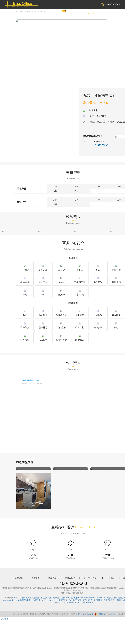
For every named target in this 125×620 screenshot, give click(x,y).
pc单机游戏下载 (24, 600)
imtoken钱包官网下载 (72, 603)
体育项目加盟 (46, 598)
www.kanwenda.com (10, 600)
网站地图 (4, 619)
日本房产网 (26, 598)
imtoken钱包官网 (87, 603)
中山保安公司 (62, 600)
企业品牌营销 (109, 600)
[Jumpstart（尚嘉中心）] (17, 469)
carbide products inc (87, 598)
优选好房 (56, 13)
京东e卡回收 (87, 600)
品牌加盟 (55, 598)
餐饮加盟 (35, 598)
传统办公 (73, 13)
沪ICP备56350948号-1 (86, 614)
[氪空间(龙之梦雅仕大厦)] (54, 469)
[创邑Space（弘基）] (91, 469)
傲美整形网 (75, 598)
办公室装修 (65, 598)
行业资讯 (111, 578)
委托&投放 (107, 13)
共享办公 (90, 13)
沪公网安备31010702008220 (107, 614)
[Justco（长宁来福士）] (33, 491)
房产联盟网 (98, 600)
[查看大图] (3, 231)
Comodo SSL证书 (75, 600)
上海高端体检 (112, 598)
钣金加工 (17, 598)
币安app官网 (100, 598)
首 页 (42, 13)
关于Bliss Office (91, 578)
